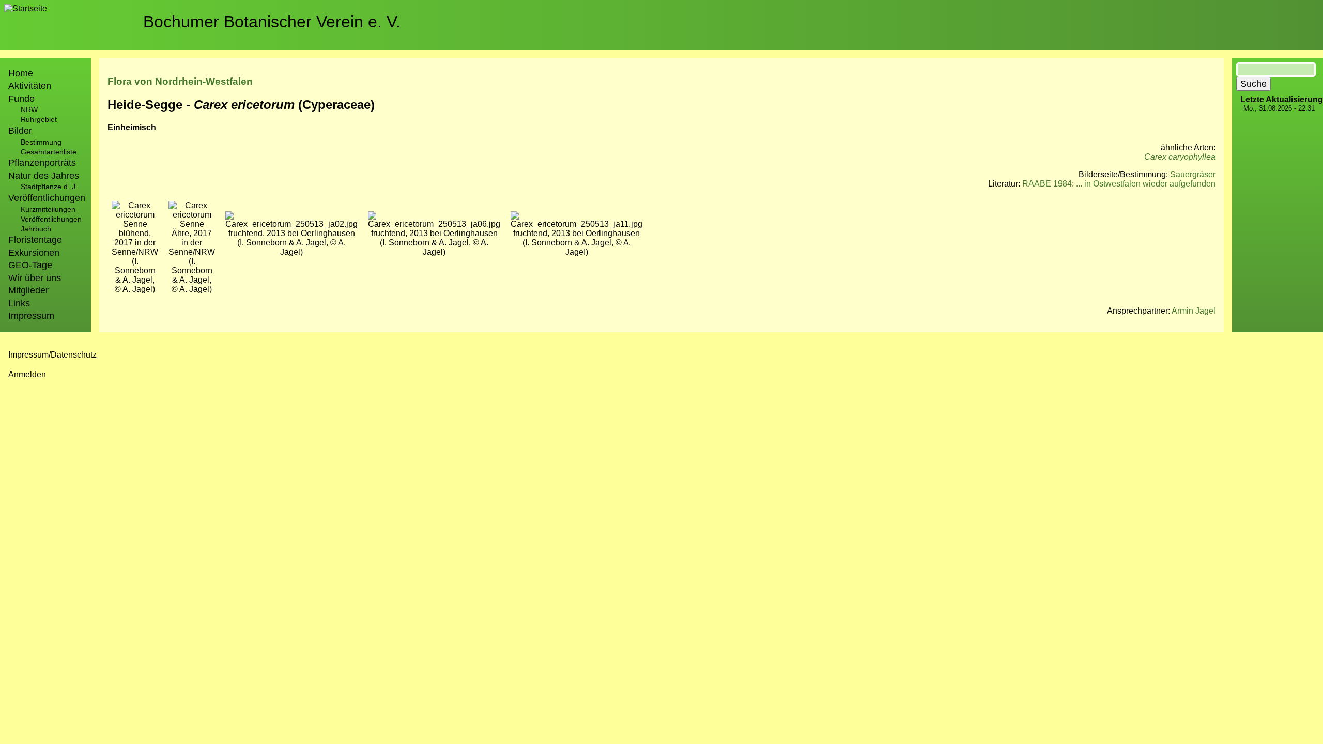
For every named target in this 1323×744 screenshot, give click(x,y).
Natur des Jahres (43, 176)
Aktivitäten (29, 86)
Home (20, 73)
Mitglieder (28, 290)
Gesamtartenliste (48, 152)
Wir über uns (34, 278)
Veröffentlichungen (51, 219)
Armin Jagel (1194, 310)
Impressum (31, 316)
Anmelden (27, 374)
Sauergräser (1193, 174)
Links (19, 303)
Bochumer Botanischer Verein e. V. (272, 21)
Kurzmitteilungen (48, 209)
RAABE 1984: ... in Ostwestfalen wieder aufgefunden (1119, 183)
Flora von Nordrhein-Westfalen (180, 81)
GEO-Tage (30, 265)
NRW (29, 109)
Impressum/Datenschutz (52, 354)
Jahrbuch (36, 229)
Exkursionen (33, 252)
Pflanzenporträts (42, 163)
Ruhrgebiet (39, 119)
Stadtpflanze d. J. (49, 186)
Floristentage (35, 240)
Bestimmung (41, 142)
